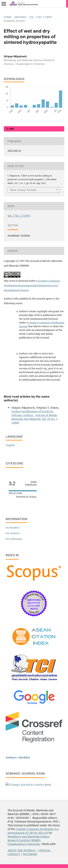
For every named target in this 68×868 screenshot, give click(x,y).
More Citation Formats (23, 189)
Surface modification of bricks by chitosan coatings (32, 413)
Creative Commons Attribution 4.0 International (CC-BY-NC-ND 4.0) (33, 830)
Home (7, 17)
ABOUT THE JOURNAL (22, 850)
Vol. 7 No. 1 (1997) (40, 17)
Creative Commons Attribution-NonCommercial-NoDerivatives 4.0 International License (32, 285)
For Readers (13, 527)
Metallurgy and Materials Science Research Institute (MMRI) (28, 838)
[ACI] (34, 647)
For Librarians (14, 538)
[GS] (34, 704)
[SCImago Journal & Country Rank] (28, 784)
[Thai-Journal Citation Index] (34, 683)
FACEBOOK (30, 854)
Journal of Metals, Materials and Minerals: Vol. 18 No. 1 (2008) (34, 418)
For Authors (13, 533)
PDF (11, 128)
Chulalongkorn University (24, 844)
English (10, 445)
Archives (20, 17)
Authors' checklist (18, 757)
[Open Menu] (4, 3)
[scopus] (34, 581)
